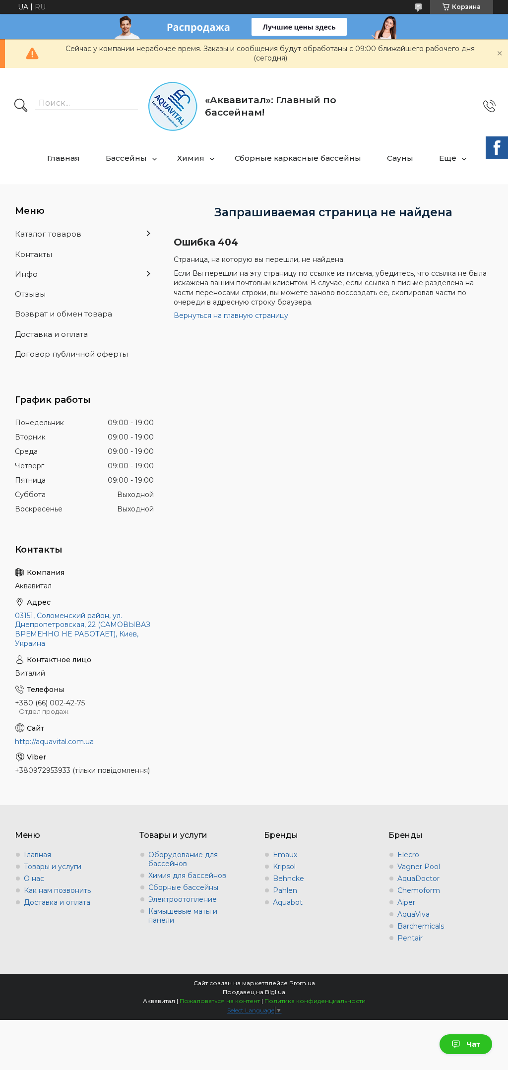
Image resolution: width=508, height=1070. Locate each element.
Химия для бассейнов (187, 875)
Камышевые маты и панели (182, 916)
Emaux (285, 854)
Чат (473, 1044)
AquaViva (413, 914)
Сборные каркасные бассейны (298, 158)
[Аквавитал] (172, 106)
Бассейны (126, 158)
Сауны (400, 158)
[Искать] (21, 106)
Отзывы (30, 294)
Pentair (410, 938)
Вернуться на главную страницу (231, 315)
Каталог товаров (48, 234)
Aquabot (288, 902)
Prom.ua (302, 983)
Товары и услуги (52, 866)
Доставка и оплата (51, 334)
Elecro (408, 854)
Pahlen (285, 890)
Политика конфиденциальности (315, 1001)
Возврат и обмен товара (63, 313)
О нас (34, 878)
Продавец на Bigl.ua (254, 992)
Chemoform (418, 890)
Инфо (26, 274)
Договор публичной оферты (71, 354)
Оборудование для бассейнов (183, 859)
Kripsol (284, 866)
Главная (63, 158)
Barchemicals (420, 926)
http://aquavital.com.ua (54, 741)
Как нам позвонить (57, 890)
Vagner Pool (418, 866)
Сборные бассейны (183, 887)
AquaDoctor (418, 878)
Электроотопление (182, 899)
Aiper (406, 902)
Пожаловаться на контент (220, 1001)
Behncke (288, 878)
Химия (190, 158)
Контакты (33, 254)
